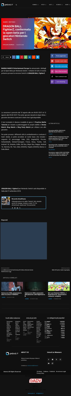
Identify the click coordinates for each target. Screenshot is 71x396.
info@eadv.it (39, 393)
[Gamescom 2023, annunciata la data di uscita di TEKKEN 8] (12, 286)
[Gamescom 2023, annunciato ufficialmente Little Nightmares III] (35, 286)
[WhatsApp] (25, 57)
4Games (5, 22)
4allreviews (52, 149)
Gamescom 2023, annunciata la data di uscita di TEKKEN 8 (11, 294)
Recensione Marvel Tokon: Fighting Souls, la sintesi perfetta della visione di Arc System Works (9, 329)
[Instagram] (14, 207)
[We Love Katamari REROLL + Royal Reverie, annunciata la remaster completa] (59, 286)
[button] (17, 5)
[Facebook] (13, 57)
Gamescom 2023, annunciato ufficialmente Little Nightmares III (35, 294)
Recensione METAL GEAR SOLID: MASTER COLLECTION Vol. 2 (57, 131)
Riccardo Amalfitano (9, 44)
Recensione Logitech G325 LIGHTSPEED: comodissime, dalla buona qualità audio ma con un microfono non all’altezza (59, 154)
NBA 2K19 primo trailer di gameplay (61, 270)
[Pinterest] (21, 57)
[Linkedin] (29, 57)
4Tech (50, 141)
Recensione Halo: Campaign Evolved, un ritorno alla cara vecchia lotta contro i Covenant (59, 146)
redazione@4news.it (32, 365)
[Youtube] (48, 363)
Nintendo (12, 22)
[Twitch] (52, 363)
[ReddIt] (33, 57)
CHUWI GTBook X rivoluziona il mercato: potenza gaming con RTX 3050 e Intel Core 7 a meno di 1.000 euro (59, 138)
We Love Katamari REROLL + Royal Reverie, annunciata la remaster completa (57, 294)
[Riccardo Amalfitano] (6, 203)
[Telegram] (37, 57)
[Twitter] (17, 57)
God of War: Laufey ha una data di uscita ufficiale (25, 326)
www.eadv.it (31, 393)
